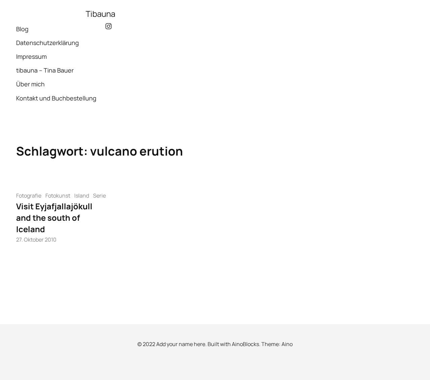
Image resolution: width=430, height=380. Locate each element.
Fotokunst (57, 195)
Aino (287, 344)
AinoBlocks (245, 344)
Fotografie (28, 195)
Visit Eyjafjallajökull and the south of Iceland (54, 217)
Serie (99, 195)
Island (81, 195)
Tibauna (100, 13)
